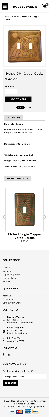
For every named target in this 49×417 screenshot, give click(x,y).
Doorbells (7, 271)
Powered (18, 404)
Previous (3, 216)
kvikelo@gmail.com (17, 333)
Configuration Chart (12, 303)
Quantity (9, 86)
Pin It (29, 107)
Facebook (5, 355)
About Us (7, 296)
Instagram (9, 355)
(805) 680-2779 (14, 330)
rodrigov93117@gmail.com (20, 322)
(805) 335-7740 (14, 320)
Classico (6, 267)
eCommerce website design (18, 406)
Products (15, 17)
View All (6, 281)
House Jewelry (25, 6)
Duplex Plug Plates (11, 274)
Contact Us (8, 299)
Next (45, 216)
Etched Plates (9, 278)
